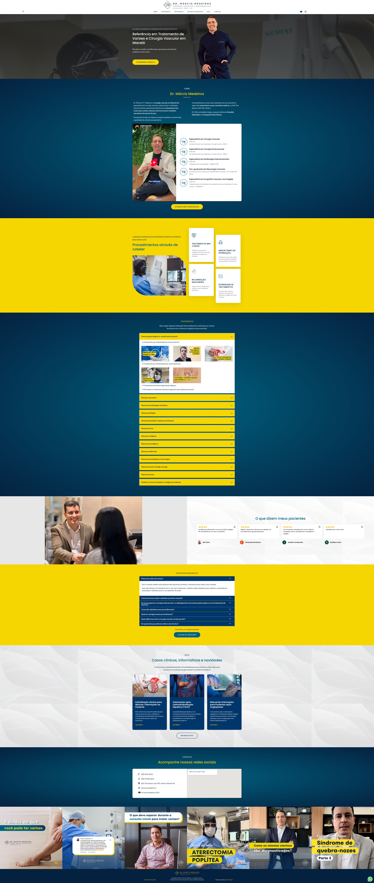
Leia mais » (139, 725)
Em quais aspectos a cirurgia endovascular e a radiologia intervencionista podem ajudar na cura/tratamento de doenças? (183, 604)
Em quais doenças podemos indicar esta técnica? (159, 624)
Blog (208, 11)
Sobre (155, 11)
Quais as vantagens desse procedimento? (157, 614)
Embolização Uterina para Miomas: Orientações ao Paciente (148, 704)
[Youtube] (301, 12)
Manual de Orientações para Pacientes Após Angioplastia (222, 704)
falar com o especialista (188, 207)
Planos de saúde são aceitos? (152, 579)
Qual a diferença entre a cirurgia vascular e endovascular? (163, 619)
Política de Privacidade (150, 879)
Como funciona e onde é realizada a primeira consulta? (162, 598)
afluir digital (230, 879)
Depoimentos (178, 11)
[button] (20, 12)
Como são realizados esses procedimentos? (157, 609)
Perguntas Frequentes (195, 11)
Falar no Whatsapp (188, 635)
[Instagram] (305, 12)
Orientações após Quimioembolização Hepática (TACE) (183, 704)
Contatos (217, 11)
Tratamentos (165, 11)
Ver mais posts (187, 736)
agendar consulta (146, 62)
